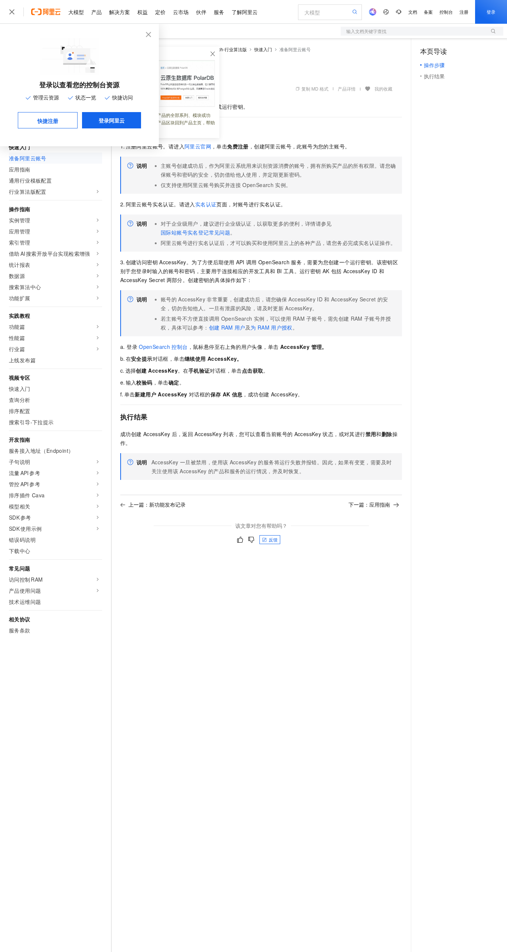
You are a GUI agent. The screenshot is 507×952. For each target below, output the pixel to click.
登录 (491, 12)
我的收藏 (383, 88)
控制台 (446, 12)
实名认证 (206, 204)
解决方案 (119, 12)
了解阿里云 (245, 12)
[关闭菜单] (12, 12)
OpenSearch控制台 (163, 346)
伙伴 (201, 12)
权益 (142, 12)
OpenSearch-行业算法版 (222, 49)
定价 (160, 12)
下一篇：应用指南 (369, 504)
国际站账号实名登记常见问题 (195, 232)
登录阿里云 (112, 120)
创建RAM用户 (227, 327)
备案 (428, 12)
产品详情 (347, 88)
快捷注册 (47, 120)
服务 (219, 12)
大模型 (76, 12)
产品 (96, 12)
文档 (412, 12)
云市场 (181, 12)
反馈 (273, 539)
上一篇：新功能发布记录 (157, 504)
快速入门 (263, 49)
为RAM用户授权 (271, 327)
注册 (463, 12)
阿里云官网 (197, 146)
